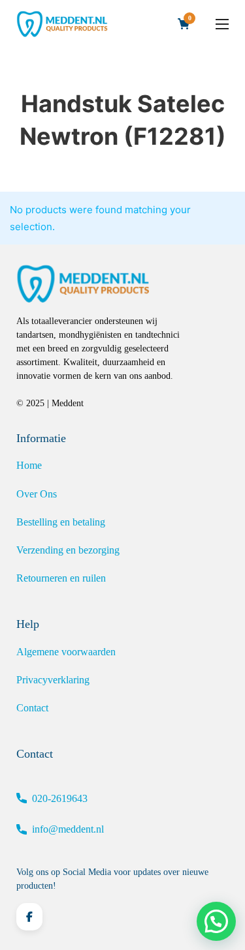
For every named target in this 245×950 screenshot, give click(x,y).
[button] (216, 921)
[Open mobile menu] (222, 24)
